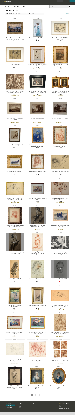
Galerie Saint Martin (60, 229)
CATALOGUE (7, 4)
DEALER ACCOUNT (9, 403)
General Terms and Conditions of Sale (40, 413)
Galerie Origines (60, 256)
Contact (60, 406)
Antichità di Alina (37, 229)
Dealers (34, 404)
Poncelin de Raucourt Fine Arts (37, 68)
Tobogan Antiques (60, 95)
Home (60, 405)
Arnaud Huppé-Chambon (37, 175)
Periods (20, 407)
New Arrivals (7, 6)
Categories (20, 404)
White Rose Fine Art (37, 363)
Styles (20, 406)
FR (64, 0)
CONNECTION (72, 0)
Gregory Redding (60, 68)
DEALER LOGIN (10, 405)
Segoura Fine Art (15, 68)
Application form (9, 407)
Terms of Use (32, 413)
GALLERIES (17, 4)
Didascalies (37, 202)
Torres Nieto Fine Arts (37, 282)
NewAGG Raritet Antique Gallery (37, 95)
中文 (67, 0)
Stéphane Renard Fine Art (37, 256)
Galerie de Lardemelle (15, 175)
